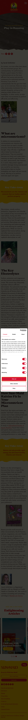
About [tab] (23, 334)
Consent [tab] (5, 334)
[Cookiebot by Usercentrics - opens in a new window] (20, 330)
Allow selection (14, 383)
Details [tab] (14, 334)
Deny (14, 388)
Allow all (14, 379)
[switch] (24, 363)
